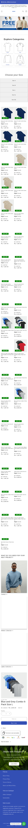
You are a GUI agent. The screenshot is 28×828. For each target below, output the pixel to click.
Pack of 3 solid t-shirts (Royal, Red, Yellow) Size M (7, 378)
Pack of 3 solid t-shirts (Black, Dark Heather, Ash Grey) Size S (20, 448)
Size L (14, 90)
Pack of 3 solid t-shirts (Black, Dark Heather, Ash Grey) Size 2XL (7, 354)
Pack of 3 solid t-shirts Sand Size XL (7, 214)
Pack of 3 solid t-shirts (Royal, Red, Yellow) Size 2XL (19, 261)
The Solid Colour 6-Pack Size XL (7, 543)
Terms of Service (7, 782)
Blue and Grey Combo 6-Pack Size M (20, 402)
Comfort (3, 594)
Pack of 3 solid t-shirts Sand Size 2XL (7, 168)
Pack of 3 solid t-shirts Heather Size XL (6, 472)
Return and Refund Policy (9, 785)
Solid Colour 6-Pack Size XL (20, 471)
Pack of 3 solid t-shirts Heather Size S (19, 425)
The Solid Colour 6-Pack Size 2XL (20, 308)
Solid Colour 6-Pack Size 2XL (7, 307)
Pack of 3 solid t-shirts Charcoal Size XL (19, 237)
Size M (14, 85)
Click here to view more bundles (12, 732)
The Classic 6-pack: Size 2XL (20, 330)
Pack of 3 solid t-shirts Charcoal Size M (6, 237)
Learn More (14, 764)
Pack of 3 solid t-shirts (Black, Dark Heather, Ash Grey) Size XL (7, 519)
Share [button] (4, 728)
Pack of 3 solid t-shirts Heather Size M (6, 402)
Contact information (19, 825)
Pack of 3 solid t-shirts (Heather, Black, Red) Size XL (20, 519)
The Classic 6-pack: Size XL (20, 494)
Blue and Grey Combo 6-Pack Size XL (7, 495)
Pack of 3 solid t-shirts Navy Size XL (20, 145)
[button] (1, 11)
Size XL (14, 95)
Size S (14, 80)
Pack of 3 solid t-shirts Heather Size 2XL (19, 285)
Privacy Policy (6, 779)
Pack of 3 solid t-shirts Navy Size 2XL (7, 122)
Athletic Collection (6, 630)
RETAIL (5, 2)
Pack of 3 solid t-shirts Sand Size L (20, 168)
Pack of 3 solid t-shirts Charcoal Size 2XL (6, 260)
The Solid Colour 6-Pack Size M (20, 378)
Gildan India (8, 823)
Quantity (3, 711)
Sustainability (6, 798)
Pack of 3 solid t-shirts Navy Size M (7, 145)
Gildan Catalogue (7, 794)
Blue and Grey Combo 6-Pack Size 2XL (7, 331)
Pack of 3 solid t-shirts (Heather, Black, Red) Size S (7, 448)
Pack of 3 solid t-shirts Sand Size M (20, 191)
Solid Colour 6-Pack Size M (7, 424)
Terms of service (10, 825)
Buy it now (14, 723)
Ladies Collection (6, 666)
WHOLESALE (12, 2)
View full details (5, 741)
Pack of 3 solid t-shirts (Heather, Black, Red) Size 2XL (20, 354)
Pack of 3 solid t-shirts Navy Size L (20, 122)
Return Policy (6, 775)
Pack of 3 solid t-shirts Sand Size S (7, 191)
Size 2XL (14, 99)
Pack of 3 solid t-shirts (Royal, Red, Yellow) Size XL (7, 285)
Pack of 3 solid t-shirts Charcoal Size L (19, 214)
